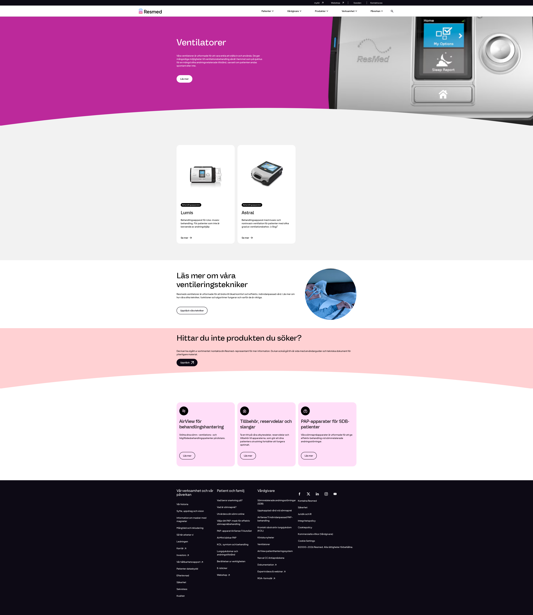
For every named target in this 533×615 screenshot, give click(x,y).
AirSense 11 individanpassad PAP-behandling (275, 519)
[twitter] (308, 493)
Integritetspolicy (307, 520)
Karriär (180, 548)
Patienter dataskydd (187, 568)
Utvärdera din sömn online (230, 513)
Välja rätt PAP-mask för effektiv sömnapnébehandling (233, 522)
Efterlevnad (183, 575)
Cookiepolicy (305, 527)
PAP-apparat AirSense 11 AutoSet (234, 530)
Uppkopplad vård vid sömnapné (274, 510)
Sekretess (182, 589)
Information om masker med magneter (191, 519)
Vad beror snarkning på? (229, 500)
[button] (392, 11)
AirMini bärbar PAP (226, 537)
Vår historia (182, 504)
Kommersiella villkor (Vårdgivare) (315, 534)
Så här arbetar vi (185, 534)
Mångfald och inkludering (190, 527)
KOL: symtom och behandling (232, 544)
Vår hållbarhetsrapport (189, 561)
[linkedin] (317, 493)
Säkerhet (181, 582)
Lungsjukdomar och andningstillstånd (227, 553)
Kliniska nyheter (265, 537)
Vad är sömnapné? (226, 507)
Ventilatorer (263, 544)
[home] (150, 11)
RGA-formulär (265, 578)
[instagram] (326, 493)
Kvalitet (181, 595)
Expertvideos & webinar (270, 571)
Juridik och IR (304, 514)
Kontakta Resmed (307, 500)
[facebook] (299, 493)
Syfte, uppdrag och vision (190, 510)
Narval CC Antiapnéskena (270, 557)
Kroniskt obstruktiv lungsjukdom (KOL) (274, 529)
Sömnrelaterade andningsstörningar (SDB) (276, 502)
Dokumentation (265, 564)
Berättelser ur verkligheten (231, 561)
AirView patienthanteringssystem (275, 551)
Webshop (222, 574)
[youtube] (335, 493)
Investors (182, 555)
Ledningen (182, 541)
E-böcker (222, 568)
